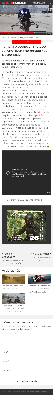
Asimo (40, 112)
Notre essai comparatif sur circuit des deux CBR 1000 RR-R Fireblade (13, 308)
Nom (5, 352)
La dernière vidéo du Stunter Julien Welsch (41, 259)
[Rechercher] (50, 2)
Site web (6, 370)
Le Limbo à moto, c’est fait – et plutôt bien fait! (12, 262)
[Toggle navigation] (4, 3)
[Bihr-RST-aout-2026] (26, 225)
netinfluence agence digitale (36, 391)
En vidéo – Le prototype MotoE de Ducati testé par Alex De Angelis (39, 289)
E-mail (5, 361)
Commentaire (9, 334)
